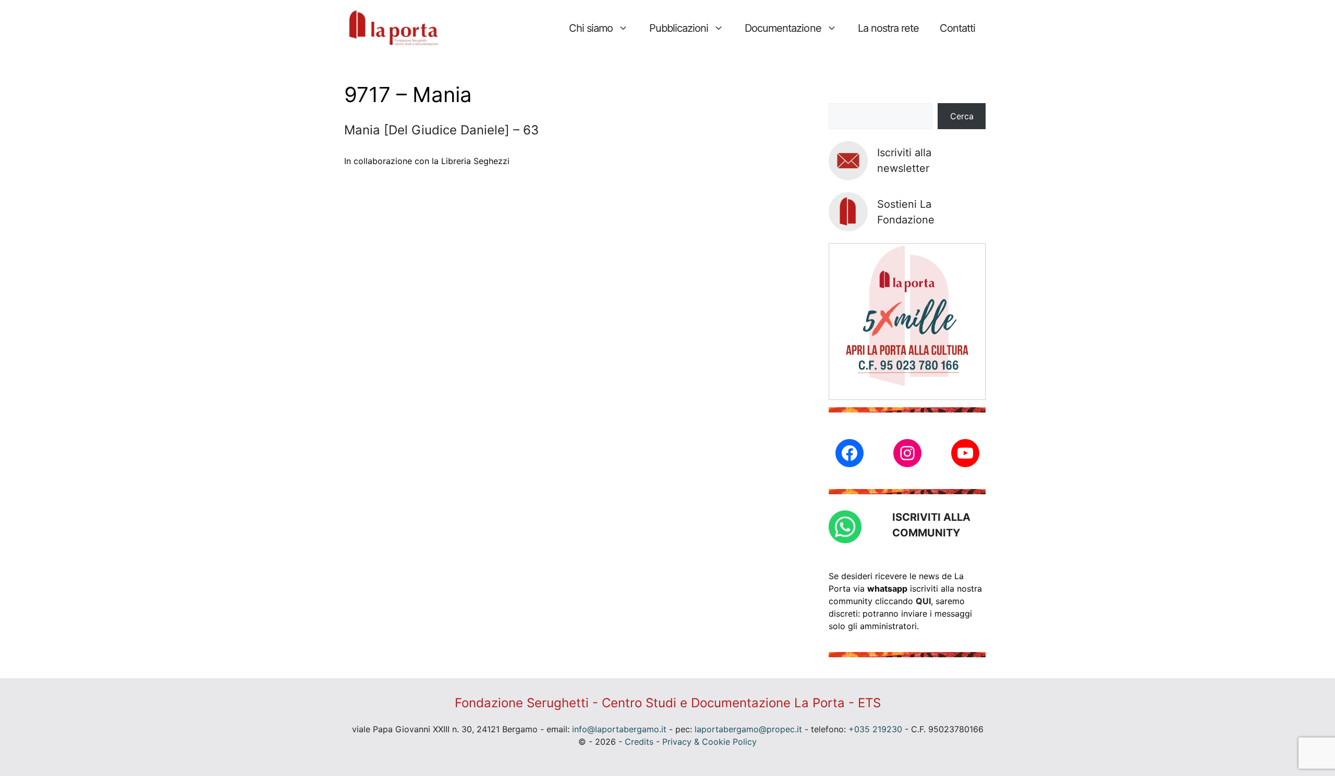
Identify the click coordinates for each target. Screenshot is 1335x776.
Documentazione (783, 28)
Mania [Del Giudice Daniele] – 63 (441, 129)
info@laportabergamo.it (619, 729)
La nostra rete (888, 28)
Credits (639, 741)
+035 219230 (875, 729)
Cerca (962, 116)
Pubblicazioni (678, 28)
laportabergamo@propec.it (748, 729)
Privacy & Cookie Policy (709, 741)
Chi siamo (591, 28)
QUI (923, 601)
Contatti (957, 28)
